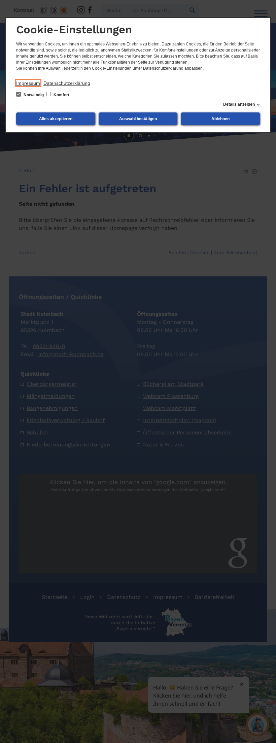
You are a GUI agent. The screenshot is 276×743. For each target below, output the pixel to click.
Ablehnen (220, 118)
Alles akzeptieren (55, 118)
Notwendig (34, 95)
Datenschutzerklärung (66, 83)
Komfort (61, 95)
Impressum (28, 83)
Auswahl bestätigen (138, 118)
